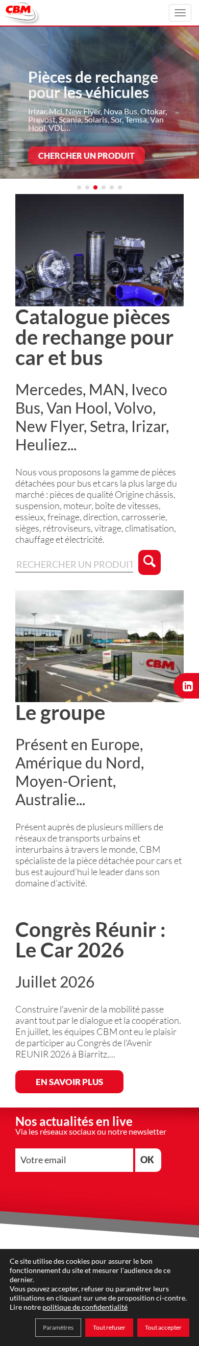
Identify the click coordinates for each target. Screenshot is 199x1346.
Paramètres (58, 1327)
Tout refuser (109, 1327)
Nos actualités (72, 124)
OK (147, 1159)
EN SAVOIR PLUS (69, 1081)
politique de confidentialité (85, 1307)
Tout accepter (163, 1327)
